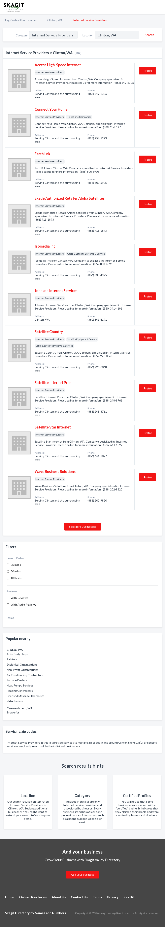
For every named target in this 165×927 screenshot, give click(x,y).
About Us (59, 897)
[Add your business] (82, 870)
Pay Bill (129, 897)
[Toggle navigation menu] (159, 7)
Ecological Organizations (22, 664)
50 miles (16, 571)
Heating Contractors (20, 690)
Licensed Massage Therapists (25, 696)
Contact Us (79, 897)
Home (9, 897)
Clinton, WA (54, 20)
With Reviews (19, 598)
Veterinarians (15, 701)
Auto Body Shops (18, 654)
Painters (12, 659)
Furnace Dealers (17, 680)
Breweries (13, 712)
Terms (97, 897)
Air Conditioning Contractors (25, 675)
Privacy (113, 897)
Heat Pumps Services (20, 685)
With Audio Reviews (23, 604)
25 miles (16, 564)
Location (87, 35)
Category (22, 35)
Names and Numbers (50, 913)
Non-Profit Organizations (22, 669)
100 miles (17, 578)
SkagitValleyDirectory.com (20, 20)
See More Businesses (82, 526)
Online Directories (33, 897)
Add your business (82, 874)
